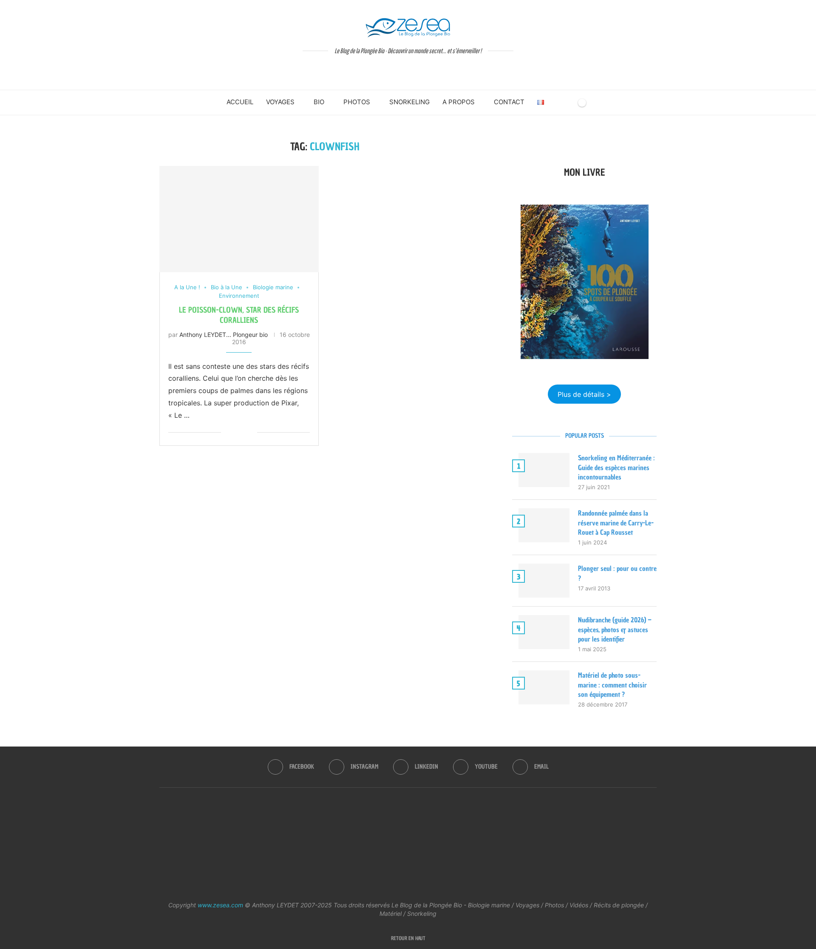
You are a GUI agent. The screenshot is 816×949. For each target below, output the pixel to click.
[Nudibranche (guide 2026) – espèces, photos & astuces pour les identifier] (544, 632)
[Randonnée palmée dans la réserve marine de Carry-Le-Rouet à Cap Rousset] (544, 525)
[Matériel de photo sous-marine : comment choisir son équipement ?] (544, 687)
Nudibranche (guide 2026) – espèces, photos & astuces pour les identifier (615, 629)
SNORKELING (409, 102)
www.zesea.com (220, 905)
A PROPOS (458, 102)
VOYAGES (280, 102)
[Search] (567, 102)
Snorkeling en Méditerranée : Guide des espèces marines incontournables (616, 467)
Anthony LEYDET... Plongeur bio (223, 334)
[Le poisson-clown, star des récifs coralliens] (239, 219)
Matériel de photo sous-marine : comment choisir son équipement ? (612, 684)
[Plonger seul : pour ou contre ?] (544, 581)
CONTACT (509, 102)
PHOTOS (356, 102)
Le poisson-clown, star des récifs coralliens (239, 315)
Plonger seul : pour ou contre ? (617, 573)
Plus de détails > (584, 394)
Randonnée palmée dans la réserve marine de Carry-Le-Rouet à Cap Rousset (616, 522)
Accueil (240, 102)
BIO (319, 102)
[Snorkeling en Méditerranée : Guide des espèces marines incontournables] (544, 470)
